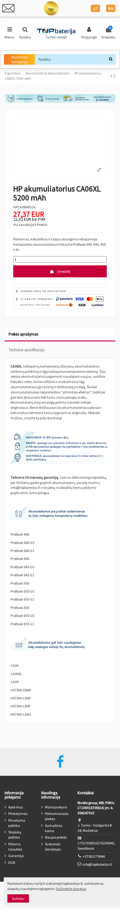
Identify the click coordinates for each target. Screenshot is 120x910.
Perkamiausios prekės (56, 816)
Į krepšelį (63, 271)
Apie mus (15, 807)
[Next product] (114, 75)
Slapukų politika (14, 835)
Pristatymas (17, 813)
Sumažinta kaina (53, 828)
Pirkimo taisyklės (15, 847)
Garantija (16, 855)
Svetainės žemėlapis (53, 847)
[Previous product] (112, 75)
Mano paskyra (56, 807)
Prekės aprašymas (23, 334)
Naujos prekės (56, 837)
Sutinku (18, 898)
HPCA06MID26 (24, 207)
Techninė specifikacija (26, 349)
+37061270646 (93, 856)
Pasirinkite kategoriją (19, 59)
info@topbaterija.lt (97, 864)
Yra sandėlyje (23, 224)
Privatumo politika (16, 823)
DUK (11, 862)
